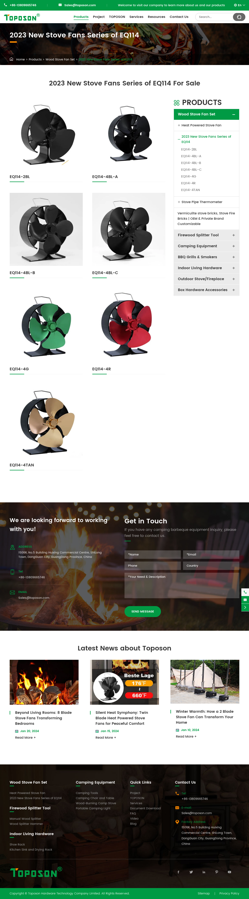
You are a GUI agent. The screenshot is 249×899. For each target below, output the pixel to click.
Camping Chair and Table (95, 798)
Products (81, 17)
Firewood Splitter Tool (198, 235)
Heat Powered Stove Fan (201, 125)
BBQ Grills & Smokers (197, 257)
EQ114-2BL (20, 176)
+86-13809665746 (23, 5)
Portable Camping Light (93, 808)
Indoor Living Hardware (200, 268)
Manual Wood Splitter (25, 818)
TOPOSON (117, 17)
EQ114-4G (19, 369)
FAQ (133, 813)
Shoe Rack (17, 844)
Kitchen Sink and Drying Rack (31, 849)
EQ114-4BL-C (105, 273)
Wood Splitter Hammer (26, 824)
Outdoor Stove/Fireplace (201, 279)
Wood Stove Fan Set (60, 59)
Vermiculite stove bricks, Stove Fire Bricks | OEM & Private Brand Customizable (206, 219)
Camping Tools (87, 793)
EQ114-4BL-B (22, 273)
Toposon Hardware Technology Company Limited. (64, 893)
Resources (156, 17)
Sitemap (204, 893)
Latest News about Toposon (124, 648)
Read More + (25, 737)
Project (99, 17)
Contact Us (179, 17)
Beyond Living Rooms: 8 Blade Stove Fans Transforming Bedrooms (43, 718)
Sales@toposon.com (80, 5)
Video (134, 818)
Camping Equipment (197, 246)
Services (136, 17)
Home (20, 59)
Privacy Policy (229, 893)
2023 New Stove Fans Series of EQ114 (105, 59)
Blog (133, 823)
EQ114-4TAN (22, 465)
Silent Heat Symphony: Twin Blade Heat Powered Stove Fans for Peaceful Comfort (122, 718)
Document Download (145, 808)
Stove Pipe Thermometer (202, 202)
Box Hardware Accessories (202, 290)
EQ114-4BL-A (105, 176)
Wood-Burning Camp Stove (96, 803)
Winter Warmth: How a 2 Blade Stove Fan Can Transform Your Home (205, 717)
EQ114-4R (101, 369)
